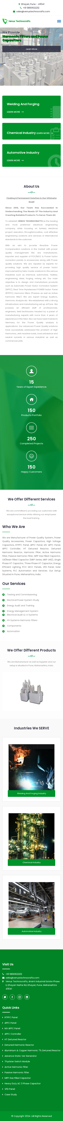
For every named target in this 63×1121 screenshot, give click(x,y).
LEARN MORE (13, 111)
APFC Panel (10, 1022)
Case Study (11, 1094)
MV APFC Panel (12, 1028)
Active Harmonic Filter (16, 1067)
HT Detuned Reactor (15, 1039)
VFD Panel (10, 1089)
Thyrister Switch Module (17, 1061)
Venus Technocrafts (19, 21)
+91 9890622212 (31, 7)
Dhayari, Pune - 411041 (32, 4)
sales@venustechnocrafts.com (33, 11)
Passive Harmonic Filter (17, 1072)
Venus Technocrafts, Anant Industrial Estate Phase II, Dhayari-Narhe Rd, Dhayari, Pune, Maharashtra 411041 (33, 985)
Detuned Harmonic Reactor (19, 1044)
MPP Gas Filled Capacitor (18, 1078)
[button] (58, 21)
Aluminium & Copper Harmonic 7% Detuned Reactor (33, 1050)
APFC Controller (13, 1033)
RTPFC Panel (11, 1017)
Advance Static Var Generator (21, 1055)
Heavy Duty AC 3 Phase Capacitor (23, 1083)
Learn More (31, 49)
